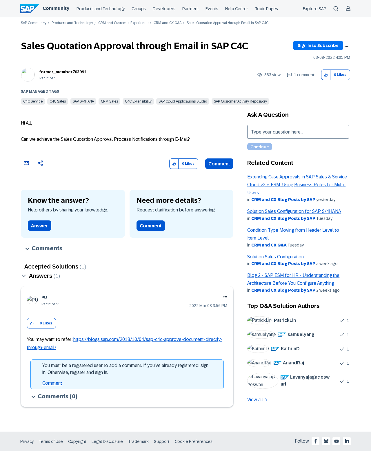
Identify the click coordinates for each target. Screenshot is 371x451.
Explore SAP (314, 8)
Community (56, 8)
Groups (139, 8)
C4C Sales (58, 101)
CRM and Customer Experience (123, 23)
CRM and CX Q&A (167, 23)
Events (211, 8)
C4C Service (33, 101)
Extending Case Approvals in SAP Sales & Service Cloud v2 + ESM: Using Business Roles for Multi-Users (297, 184)
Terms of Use (51, 441)
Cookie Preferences (193, 441)
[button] (325, 75)
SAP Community (33, 23)
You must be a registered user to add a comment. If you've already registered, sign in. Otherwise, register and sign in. (125, 369)
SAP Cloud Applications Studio (183, 101)
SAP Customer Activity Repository (240, 101)
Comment (219, 163)
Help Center (236, 8)
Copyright (77, 441)
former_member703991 (62, 72)
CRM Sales (109, 101)
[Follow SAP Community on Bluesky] (326, 441)
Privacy (27, 441)
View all (255, 399)
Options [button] (346, 46)
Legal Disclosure (107, 441)
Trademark (138, 441)
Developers (164, 8)
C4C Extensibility (138, 101)
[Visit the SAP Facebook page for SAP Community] (315, 441)
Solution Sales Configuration (275, 256)
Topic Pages (266, 8)
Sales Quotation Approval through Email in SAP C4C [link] (227, 23)
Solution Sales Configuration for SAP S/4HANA (294, 211)
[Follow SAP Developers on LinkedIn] (347, 441)
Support (162, 441)
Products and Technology (101, 8)
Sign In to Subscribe (318, 45)
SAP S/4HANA (83, 101)
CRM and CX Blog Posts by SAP (283, 199)
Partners (190, 8)
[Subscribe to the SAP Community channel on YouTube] (336, 441)
